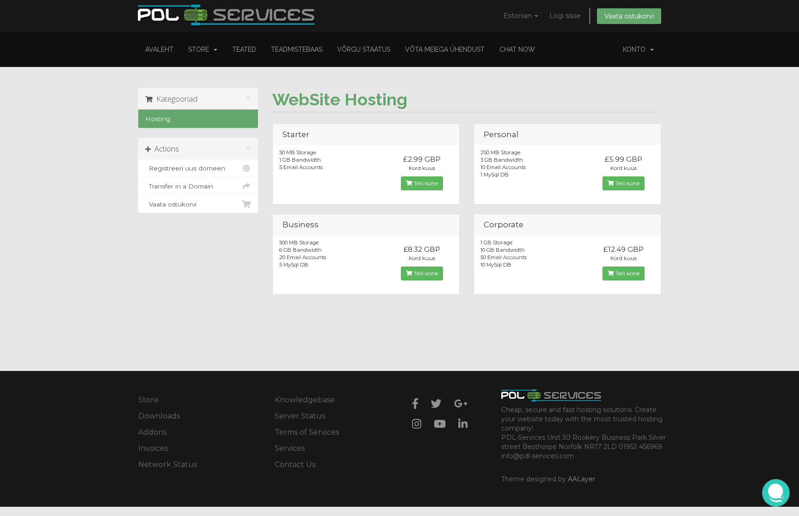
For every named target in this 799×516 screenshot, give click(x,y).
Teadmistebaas (296, 49)
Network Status (167, 464)
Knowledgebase (305, 399)
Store (200, 49)
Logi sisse (565, 16)
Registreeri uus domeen (185, 168)
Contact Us (295, 464)
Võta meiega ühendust (445, 49)
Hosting (157, 118)
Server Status (300, 416)
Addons (152, 432)
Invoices (153, 448)
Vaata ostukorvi (629, 16)
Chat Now (517, 49)
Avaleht (159, 49)
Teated (244, 49)
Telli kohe (425, 183)
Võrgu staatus (363, 49)
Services (290, 448)
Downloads (159, 416)
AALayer (581, 479)
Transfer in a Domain (179, 186)
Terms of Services (307, 432)
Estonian (519, 16)
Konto (636, 49)
